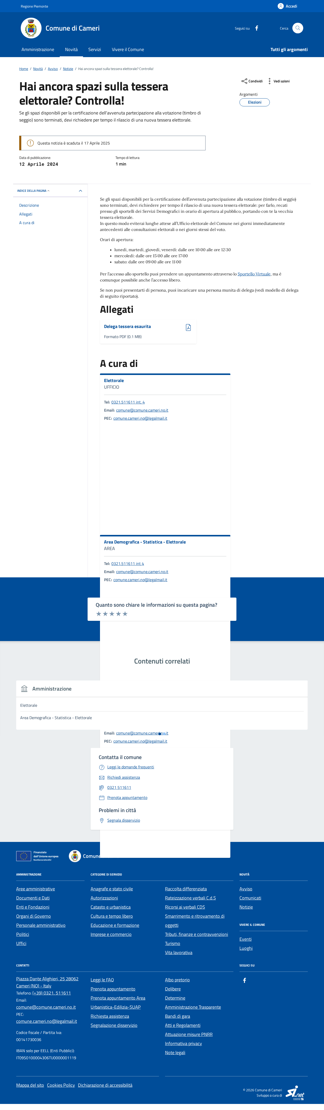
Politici (22, 934)
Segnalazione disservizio (114, 1025)
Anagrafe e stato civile (112, 888)
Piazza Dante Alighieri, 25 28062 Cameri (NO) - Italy (47, 982)
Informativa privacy (183, 1043)
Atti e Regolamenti (182, 1025)
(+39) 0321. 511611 (51, 992)
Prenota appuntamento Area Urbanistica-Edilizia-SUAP (118, 1002)
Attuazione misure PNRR (189, 1034)
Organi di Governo (33, 916)
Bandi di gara (177, 1016)
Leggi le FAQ (102, 979)
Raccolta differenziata (186, 888)
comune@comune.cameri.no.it (142, 410)
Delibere (173, 988)
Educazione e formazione (115, 925)
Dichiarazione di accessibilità (105, 1085)
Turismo (172, 943)
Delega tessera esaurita (127, 326)
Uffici (21, 943)
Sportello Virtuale (254, 273)
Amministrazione (38, 49)
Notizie (246, 907)
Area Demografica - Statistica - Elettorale (145, 542)
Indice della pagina (31, 190)
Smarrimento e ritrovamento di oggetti (195, 921)
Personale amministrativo (41, 925)
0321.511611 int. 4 (128, 402)
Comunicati (250, 897)
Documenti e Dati (33, 897)
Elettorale (114, 380)
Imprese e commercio (111, 934)
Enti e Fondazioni (32, 907)
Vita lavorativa (178, 952)
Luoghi (246, 948)
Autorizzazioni (104, 897)
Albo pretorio (177, 979)
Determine (175, 998)
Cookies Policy (61, 1085)
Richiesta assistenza (110, 1016)
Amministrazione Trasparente (193, 1007)
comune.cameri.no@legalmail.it (140, 418)
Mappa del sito (30, 1085)
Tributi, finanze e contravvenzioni (196, 934)
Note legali (175, 1052)
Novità (71, 49)
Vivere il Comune (128, 49)
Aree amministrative (35, 888)
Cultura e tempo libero (112, 916)
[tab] (159, 734)
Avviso (245, 888)
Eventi (245, 939)
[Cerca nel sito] (297, 28)
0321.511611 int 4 (127, 563)
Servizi (94, 49)
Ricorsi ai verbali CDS (185, 907)
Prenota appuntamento (113, 988)
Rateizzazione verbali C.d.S (190, 897)
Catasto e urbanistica (111, 907)
